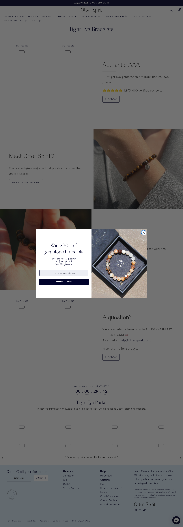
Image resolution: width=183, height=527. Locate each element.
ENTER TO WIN (64, 281)
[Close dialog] (143, 232)
